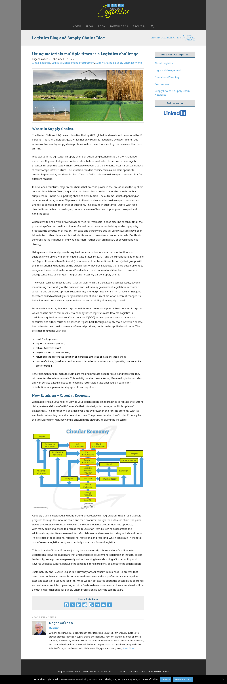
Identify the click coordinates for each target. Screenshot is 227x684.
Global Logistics (41, 62)
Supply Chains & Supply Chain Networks (119, 62)
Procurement (86, 62)
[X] (72, 605)
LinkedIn (55, 627)
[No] (223, 679)
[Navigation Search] (152, 24)
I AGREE (166, 679)
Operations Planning (167, 77)
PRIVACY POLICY (182, 679)
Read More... (129, 648)
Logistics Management (65, 62)
